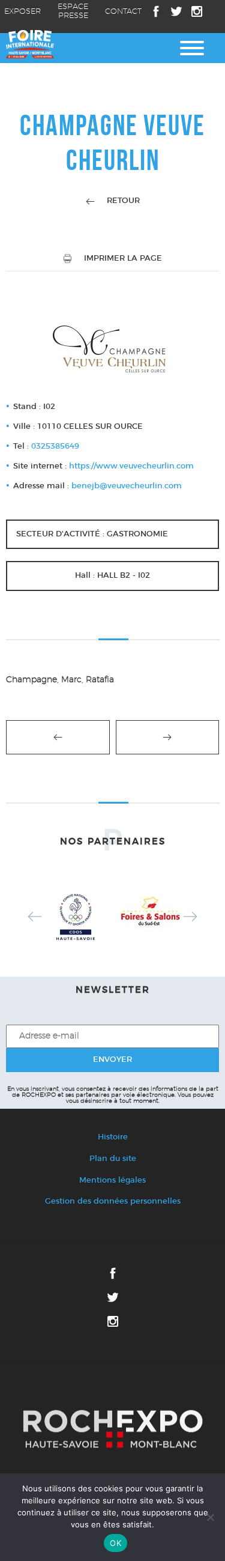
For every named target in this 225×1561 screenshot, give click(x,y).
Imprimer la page (123, 258)
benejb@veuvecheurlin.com (126, 486)
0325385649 (55, 446)
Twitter (176, 11)
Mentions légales (112, 1180)
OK (115, 1543)
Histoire (113, 1137)
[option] (75, 917)
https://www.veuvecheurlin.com (131, 466)
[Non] (210, 1517)
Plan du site (112, 1159)
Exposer (22, 12)
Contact (123, 12)
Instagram (197, 11)
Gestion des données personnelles (113, 1201)
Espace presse (73, 11)
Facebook (156, 11)
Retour (123, 201)
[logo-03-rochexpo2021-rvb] (112, 1429)
